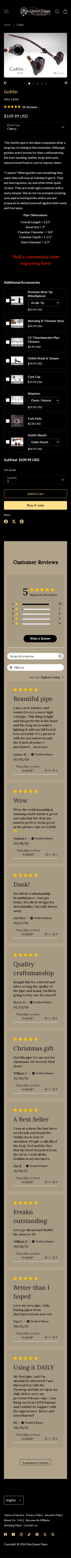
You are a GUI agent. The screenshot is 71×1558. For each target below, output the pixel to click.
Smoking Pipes (13, 1525)
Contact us (30, 1525)
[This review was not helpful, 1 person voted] (53, 854)
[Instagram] (21, 1534)
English (11, 1500)
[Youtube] (13, 1534)
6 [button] (46, 83)
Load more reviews (36, 1463)
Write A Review (40, 638)
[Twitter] (45, 1534)
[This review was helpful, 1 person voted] (47, 854)
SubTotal (10, 460)
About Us (10, 1520)
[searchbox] (32, 656)
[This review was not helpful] (53, 770)
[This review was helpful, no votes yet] (46, 770)
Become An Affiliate (38, 1520)
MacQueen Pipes (37, 1544)
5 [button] (42, 83)
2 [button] (29, 83)
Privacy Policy (34, 1515)
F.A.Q (21, 1520)
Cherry (11, 128)
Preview (17, 305)
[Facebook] (5, 1534)
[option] (35, 55)
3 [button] (33, 83)
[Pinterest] (37, 1534)
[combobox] (46, 677)
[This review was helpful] (46, 934)
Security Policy (54, 1515)
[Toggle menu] (6, 11)
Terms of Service (14, 1515)
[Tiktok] (29, 1534)
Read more (41, 747)
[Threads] (53, 1534)
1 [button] (25, 83)
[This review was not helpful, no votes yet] (53, 934)
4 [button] (37, 83)
